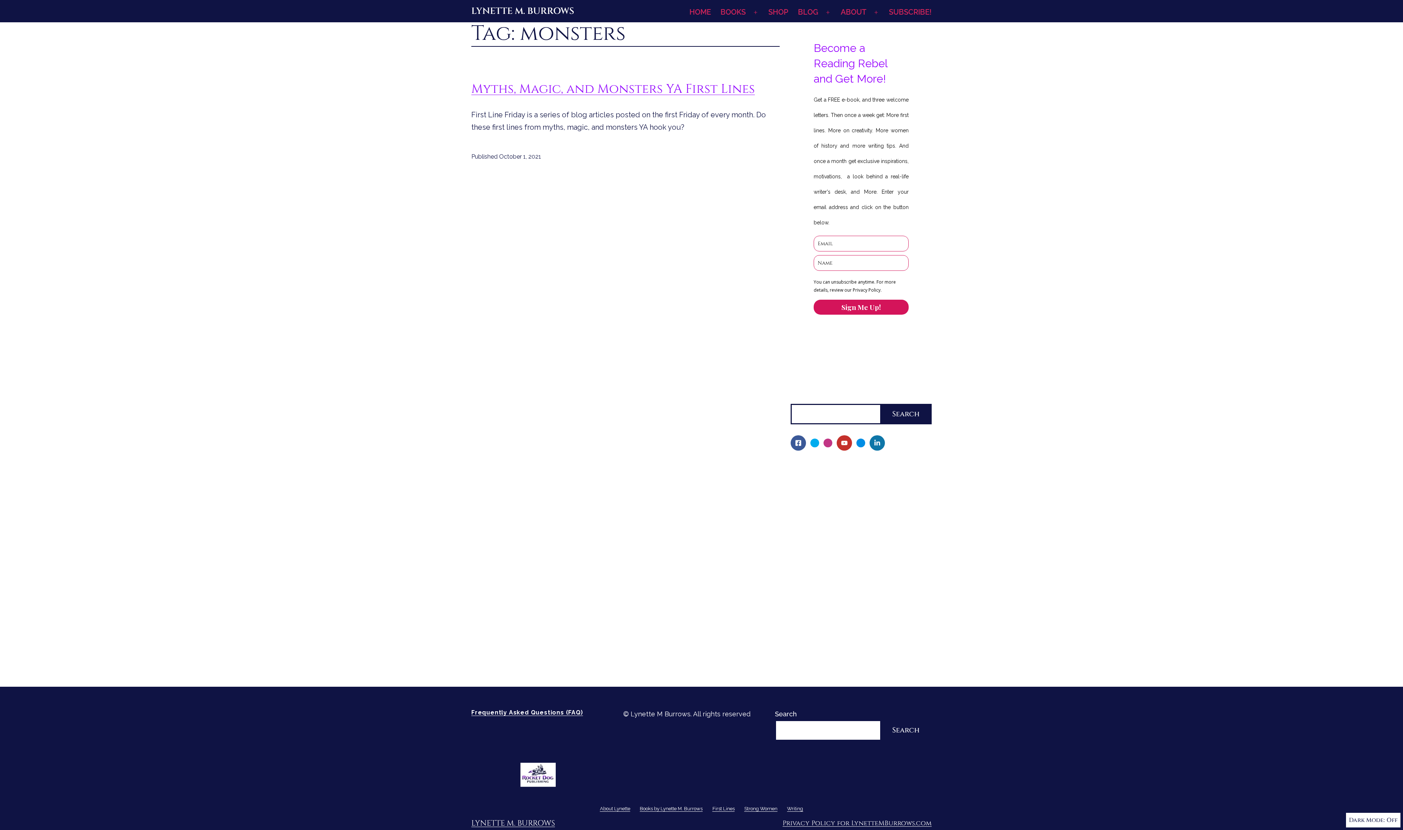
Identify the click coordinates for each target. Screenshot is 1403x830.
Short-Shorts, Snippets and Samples (852, 580)
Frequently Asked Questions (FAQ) (527, 712)
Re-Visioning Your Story (831, 667)
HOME (700, 12)
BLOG (808, 12)
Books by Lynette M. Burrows (837, 493)
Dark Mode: (1367, 820)
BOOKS (733, 12)
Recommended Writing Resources (848, 643)
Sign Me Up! (861, 307)
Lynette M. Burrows (522, 11)
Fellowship (812, 505)
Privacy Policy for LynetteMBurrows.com (857, 823)
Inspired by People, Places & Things (851, 568)
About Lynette (813, 467)
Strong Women (814, 617)
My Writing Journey (825, 480)
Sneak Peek (814, 592)
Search (802, 398)
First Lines (807, 605)
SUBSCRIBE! (910, 12)
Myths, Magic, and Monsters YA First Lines (613, 89)
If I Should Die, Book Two (834, 542)
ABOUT (853, 12)
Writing (802, 630)
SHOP (778, 12)
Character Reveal (822, 555)
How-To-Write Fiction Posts (838, 655)
